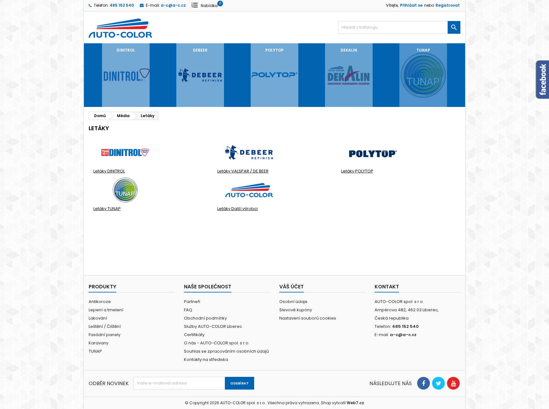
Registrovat (448, 5)
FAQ (188, 310)
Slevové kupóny (295, 310)
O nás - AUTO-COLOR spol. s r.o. (216, 343)
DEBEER (200, 50)
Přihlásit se (411, 5)
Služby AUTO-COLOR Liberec (213, 326)
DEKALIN (349, 50)
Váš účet (291, 286)
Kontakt (387, 286)
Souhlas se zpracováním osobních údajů (226, 351)
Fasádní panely (104, 335)
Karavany (98, 343)
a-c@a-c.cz (173, 5)
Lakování (98, 318)
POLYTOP (274, 50)
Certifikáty (194, 335)
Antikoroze (100, 302)
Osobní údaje (293, 302)
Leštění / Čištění (105, 326)
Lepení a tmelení (106, 310)
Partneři (192, 302)
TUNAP (423, 50)
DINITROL (126, 50)
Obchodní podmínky (205, 318)
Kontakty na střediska (206, 359)
